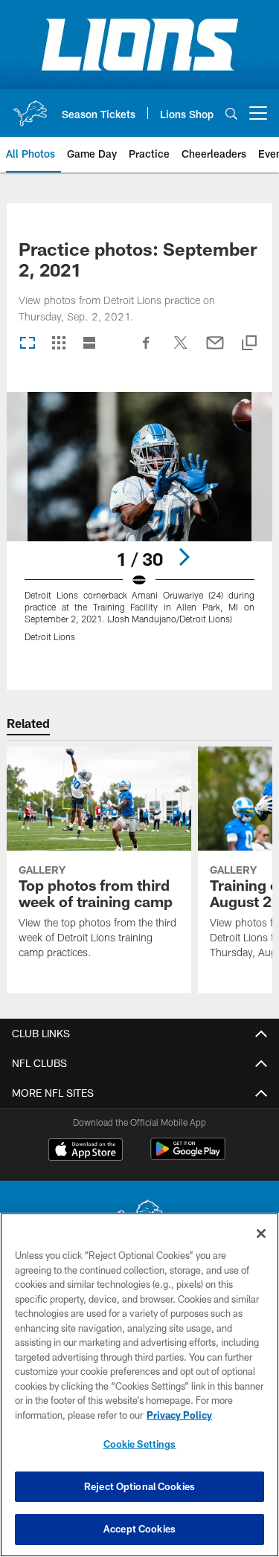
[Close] (261, 1233)
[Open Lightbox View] (139, 526)
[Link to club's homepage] (30, 107)
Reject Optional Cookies (139, 1486)
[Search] (231, 113)
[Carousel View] (27, 344)
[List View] (89, 344)
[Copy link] (249, 344)
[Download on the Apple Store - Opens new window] (85, 1151)
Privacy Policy (179, 1415)
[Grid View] (58, 344)
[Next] (184, 557)
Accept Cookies (139, 1529)
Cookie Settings (139, 1444)
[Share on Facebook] (146, 350)
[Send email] (215, 350)
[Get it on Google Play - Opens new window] (188, 1156)
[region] (139, 1385)
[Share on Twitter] (181, 350)
